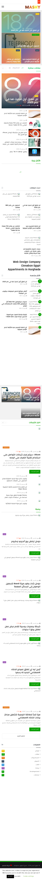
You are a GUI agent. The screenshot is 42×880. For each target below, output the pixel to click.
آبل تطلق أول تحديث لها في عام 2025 (25, 30)
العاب (37, 765)
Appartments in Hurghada (24, 269)
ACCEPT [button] (10, 876)
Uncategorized (35, 34)
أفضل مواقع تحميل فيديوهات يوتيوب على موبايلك (14, 292)
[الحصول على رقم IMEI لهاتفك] (21, 40)
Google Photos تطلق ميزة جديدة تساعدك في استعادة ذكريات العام (16, 496)
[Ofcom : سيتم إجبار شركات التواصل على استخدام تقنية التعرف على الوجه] (34, 143)
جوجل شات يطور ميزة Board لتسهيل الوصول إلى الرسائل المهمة (23, 585)
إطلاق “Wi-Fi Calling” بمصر (18, 151)
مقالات (37, 754)
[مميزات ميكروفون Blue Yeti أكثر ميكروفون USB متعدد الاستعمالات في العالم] (34, 306)
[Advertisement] (21, 361)
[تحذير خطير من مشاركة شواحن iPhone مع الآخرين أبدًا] (34, 133)
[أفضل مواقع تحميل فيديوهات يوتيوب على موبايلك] (34, 294)
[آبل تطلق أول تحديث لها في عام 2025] (21, 22)
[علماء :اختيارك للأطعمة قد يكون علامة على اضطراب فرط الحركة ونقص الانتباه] (31, 242)
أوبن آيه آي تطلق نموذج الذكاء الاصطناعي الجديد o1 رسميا (25, 670)
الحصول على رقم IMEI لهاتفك (28, 46)
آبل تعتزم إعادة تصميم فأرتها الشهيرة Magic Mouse (15, 488)
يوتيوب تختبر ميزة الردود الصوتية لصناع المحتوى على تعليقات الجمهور (14, 479)
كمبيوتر (37, 50)
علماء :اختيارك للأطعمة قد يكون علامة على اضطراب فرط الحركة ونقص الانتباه (31, 251)
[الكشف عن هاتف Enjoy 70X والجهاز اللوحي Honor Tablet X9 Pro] (11, 56)
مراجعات (36, 775)
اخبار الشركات (16, 68)
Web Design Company (26, 262)
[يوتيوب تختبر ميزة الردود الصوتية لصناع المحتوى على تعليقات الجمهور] (39, 476)
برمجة (37, 768)
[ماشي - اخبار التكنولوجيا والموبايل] (32, 7)
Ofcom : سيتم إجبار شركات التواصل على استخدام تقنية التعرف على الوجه (15, 143)
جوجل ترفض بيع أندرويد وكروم (25, 541)
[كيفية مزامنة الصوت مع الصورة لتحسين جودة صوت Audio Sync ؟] (34, 319)
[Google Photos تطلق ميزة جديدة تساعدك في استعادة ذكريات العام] (39, 493)
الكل (22, 68)
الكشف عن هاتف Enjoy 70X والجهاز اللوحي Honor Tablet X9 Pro (12, 63)
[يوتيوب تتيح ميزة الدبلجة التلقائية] (39, 501)
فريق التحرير (34, 105)
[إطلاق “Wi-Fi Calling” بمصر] (34, 152)
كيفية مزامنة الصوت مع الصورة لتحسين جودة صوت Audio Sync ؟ (16, 315)
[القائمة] (3, 7)
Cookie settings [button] (28, 876)
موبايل (37, 14)
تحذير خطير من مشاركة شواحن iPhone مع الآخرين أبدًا (15, 133)
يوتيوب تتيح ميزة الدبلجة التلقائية (16, 503)
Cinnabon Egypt (30, 265)
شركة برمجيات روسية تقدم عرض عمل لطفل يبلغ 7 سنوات (22, 627)
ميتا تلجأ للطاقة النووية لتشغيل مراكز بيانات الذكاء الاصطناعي (22, 716)
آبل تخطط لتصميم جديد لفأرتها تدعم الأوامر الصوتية (31, 62)
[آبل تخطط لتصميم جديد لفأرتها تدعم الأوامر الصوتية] (30, 56)
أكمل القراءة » (35, 471)
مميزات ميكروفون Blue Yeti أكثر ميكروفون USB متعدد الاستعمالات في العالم (14, 303)
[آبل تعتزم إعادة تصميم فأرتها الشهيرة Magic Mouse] (39, 484)
